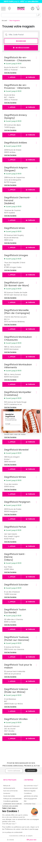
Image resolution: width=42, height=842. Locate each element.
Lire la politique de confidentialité (12, 832)
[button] (38, 411)
